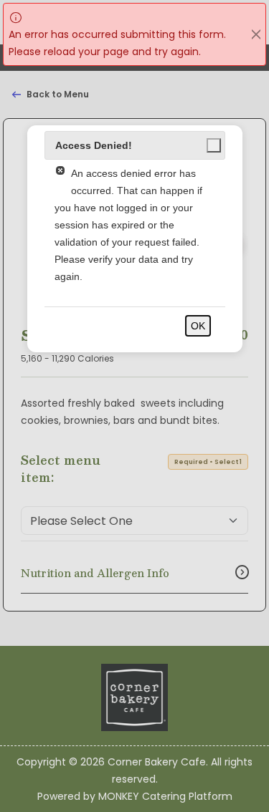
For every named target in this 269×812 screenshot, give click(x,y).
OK (198, 326)
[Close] (256, 34)
